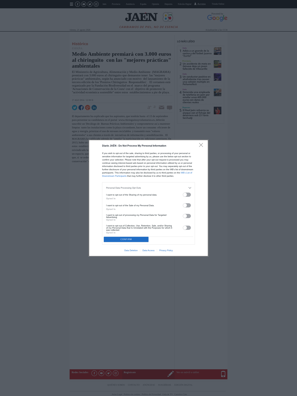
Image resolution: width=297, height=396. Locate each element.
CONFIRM (126, 239)
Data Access (148, 250)
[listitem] (148, 188)
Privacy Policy (166, 250)
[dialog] (148, 198)
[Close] (202, 146)
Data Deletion (131, 250)
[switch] (187, 195)
